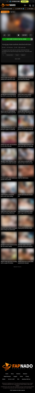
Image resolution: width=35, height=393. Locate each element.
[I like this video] (4, 35)
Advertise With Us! (26, 379)
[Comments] (31, 35)
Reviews (18, 373)
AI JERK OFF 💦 (19, 8)
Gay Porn (13, 11)
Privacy (27, 376)
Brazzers (25, 373)
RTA (18, 379)
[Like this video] (18, 35)
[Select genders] (25, 5)
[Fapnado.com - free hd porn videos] (8, 5)
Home (6, 373)
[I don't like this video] (9, 35)
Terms (21, 376)
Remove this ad (17, 266)
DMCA (3, 379)
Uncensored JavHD (7, 8)
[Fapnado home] (17, 370)
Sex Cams (30, 8)
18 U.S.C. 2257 (11, 379)
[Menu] (33, 5)
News (12, 373)
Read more (17, 59)
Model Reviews (7, 376)
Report (24, 35)
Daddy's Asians (5, 11)
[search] (30, 5)
